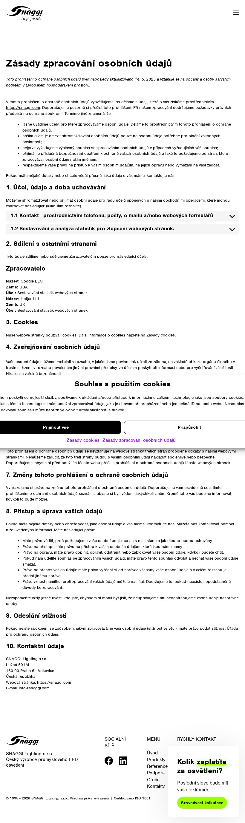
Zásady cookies (83, 440)
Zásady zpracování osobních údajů (139, 440)
